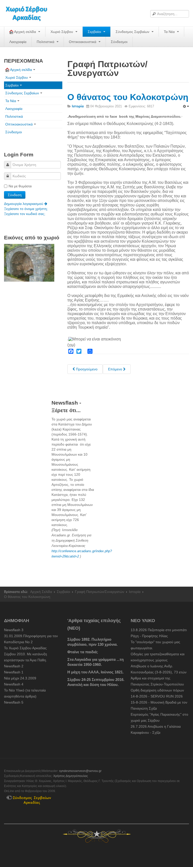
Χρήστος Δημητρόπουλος (70, 776)
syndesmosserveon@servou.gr (80, 771)
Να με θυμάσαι (20, 186)
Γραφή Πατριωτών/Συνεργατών (99, 592)
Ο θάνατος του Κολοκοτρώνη (127, 97)
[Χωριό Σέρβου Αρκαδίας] (29, 13)
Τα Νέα (170, 32)
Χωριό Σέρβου (62, 32)
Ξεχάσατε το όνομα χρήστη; (26, 209)
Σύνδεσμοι (119, 42)
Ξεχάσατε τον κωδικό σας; (24, 214)
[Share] (89, 351)
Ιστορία (134, 592)
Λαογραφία (17, 42)
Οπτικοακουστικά (83, 42)
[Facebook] (70, 351)
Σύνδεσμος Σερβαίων (133, 32)
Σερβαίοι (95, 32)
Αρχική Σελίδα (41, 592)
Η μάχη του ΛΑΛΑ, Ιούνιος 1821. (95, 672)
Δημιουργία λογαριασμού (24, 204)
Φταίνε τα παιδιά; (82, 652)
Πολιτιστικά (46, 42)
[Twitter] (78, 351)
